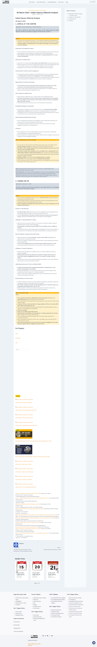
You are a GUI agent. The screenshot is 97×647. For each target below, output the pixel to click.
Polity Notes (36, 615)
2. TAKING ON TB (72, 19)
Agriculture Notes (55, 611)
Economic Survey (37, 606)
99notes (34, 14)
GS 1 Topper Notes (19, 608)
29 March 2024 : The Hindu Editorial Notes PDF (38, 533)
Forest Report (36, 608)
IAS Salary (18, 604)
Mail (16, 342)
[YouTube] (52, 636)
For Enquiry (70, 20)
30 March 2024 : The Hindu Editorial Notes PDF (38, 498)
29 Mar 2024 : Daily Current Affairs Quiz (29, 527)
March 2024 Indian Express (40, 10)
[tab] (37, 583)
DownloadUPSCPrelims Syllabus (58, 597)
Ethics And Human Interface (75, 597)
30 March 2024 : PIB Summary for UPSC (31, 504)
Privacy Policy (17, 621)
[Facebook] (43, 636)
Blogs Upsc (17, 514)
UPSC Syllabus (53, 594)
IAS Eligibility (18, 601)
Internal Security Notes (56, 616)
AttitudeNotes (72, 599)
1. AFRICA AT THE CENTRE (74, 17)
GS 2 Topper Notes (37, 611)
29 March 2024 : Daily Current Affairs (33, 528)
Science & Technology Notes (57, 613)
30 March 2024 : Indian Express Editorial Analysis (33, 508)
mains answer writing (20, 522)
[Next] (58, 571)
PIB (34, 603)
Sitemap (30, 640)
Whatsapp (17, 338)
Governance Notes (37, 616)
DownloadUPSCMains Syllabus (58, 599)
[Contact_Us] (93, 642)
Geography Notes (19, 615)
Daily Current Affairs (20, 493)
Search (17, 396)
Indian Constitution (19, 618)
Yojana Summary (37, 601)
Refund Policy (17, 625)
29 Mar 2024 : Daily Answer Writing (33, 522)
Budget (35, 604)
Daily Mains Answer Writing (39, 597)
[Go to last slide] (17, 571)
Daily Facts (35, 599)
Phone (16, 333)
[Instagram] (47, 636)
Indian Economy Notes (56, 609)
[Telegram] (50, 636)
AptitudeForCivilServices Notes (76, 601)
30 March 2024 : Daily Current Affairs (33, 493)
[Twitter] (45, 636)
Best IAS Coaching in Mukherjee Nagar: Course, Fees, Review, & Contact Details (32, 456)
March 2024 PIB (19, 504)
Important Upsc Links (20, 594)
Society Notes (19, 613)
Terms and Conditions (18, 631)
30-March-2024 (73, 15)
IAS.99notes (34, 640)
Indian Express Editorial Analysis (75, 13)
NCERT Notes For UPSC (21, 603)
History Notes (19, 611)
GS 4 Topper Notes (72, 594)
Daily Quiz (17, 527)
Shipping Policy (17, 628)
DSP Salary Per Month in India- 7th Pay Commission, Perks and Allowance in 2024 (33, 441)
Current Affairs (36, 594)
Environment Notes (55, 615)
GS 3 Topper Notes (55, 606)
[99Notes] (5, 1)
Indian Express (32, 10)
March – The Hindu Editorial (21, 498)
